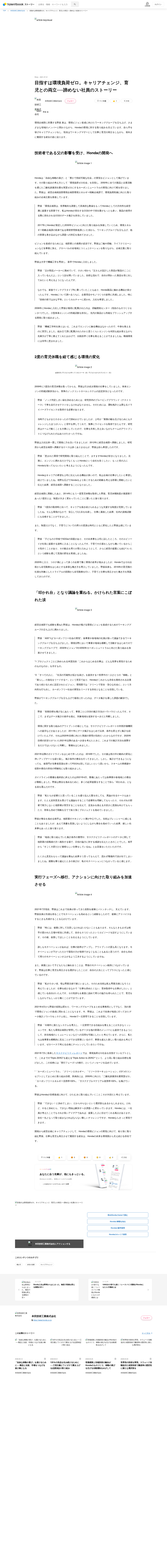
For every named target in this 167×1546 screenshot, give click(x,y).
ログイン (158, 4)
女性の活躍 (30, 1264)
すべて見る (146, 1333)
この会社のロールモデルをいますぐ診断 (56, 1184)
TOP (4, 10)
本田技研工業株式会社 (17, 10)
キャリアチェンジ (46, 1264)
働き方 (19, 1264)
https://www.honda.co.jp (42, 1320)
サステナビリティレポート (69, 1052)
